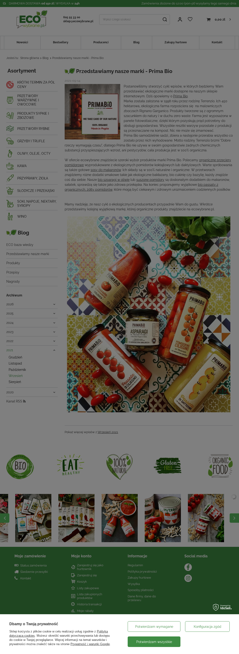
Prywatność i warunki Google (90, 644)
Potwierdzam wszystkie (154, 642)
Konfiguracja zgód (207, 626)
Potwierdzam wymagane (154, 626)
